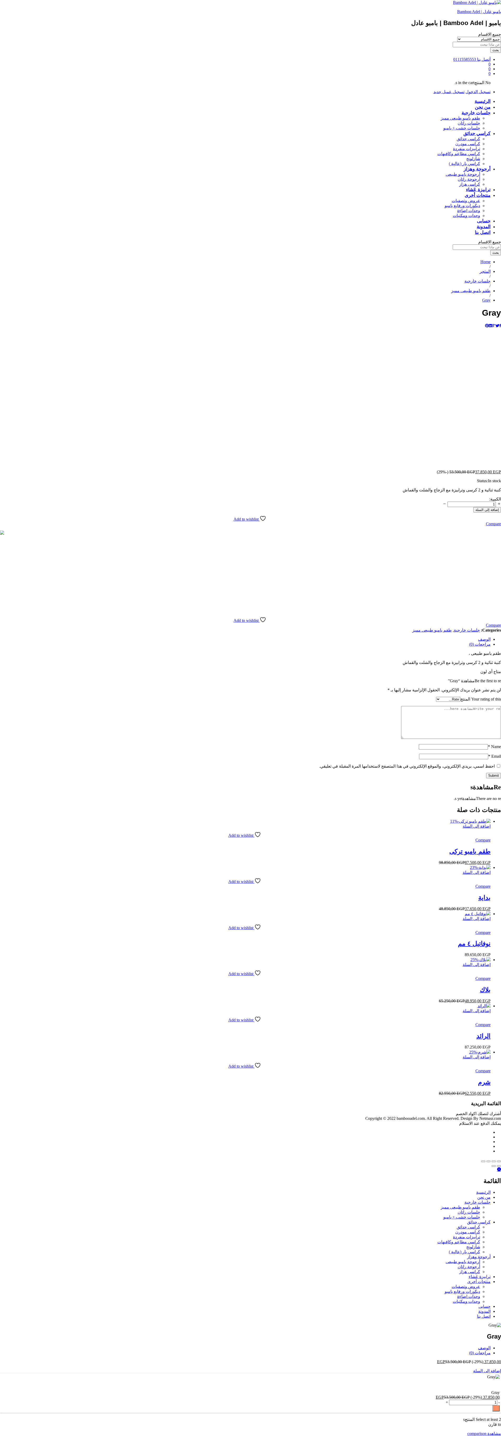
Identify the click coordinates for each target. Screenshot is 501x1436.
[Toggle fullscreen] (488, 1161)
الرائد (483, 1035)
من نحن (483, 107)
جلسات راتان (469, 123)
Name (494, 746)
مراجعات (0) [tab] (480, 644)
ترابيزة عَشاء (478, 189)
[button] (477, 826)
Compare (493, 524)
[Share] (494, 1161)
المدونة (484, 226)
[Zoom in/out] (483, 1161)
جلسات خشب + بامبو (461, 128)
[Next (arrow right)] (494, 1166)
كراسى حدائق (468, 139)
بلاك (485, 989)
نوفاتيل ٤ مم (474, 943)
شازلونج (473, 158)
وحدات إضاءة (468, 210)
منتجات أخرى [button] (478, 195)
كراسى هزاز (469, 184)
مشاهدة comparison (484, 1433)
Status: (482, 481)
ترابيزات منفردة (466, 148)
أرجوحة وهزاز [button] (477, 169)
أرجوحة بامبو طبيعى (463, 174)
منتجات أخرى (479, 1281)
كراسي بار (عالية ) (464, 163)
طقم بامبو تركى (470, 851)
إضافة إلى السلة (487, 510)
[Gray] (500, 325)
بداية (484, 897)
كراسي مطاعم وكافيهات (458, 153)
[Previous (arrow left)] (499, 1166)
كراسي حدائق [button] (477, 133)
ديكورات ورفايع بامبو (462, 205)
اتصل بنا (483, 232)
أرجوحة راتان (469, 179)
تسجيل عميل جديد (448, 92)
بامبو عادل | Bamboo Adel (479, 11)
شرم (484, 1082)
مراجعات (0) (480, 1353)
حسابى (484, 220)
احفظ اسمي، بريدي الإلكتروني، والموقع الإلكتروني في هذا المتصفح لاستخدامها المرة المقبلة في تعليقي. (407, 766)
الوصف (484, 1348)
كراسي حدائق (479, 1222)
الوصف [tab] (484, 639)
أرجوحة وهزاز (479, 1257)
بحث (495, 50)
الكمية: (495, 499)
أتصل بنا (484, 59)
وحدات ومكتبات (466, 215)
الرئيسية (483, 101)
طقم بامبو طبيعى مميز (460, 118)
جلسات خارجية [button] (476, 112)
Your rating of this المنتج (480, 699)
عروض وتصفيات (466, 200)
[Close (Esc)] (499, 1161)
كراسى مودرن (467, 144)
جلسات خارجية (467, 630)
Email (494, 756)
